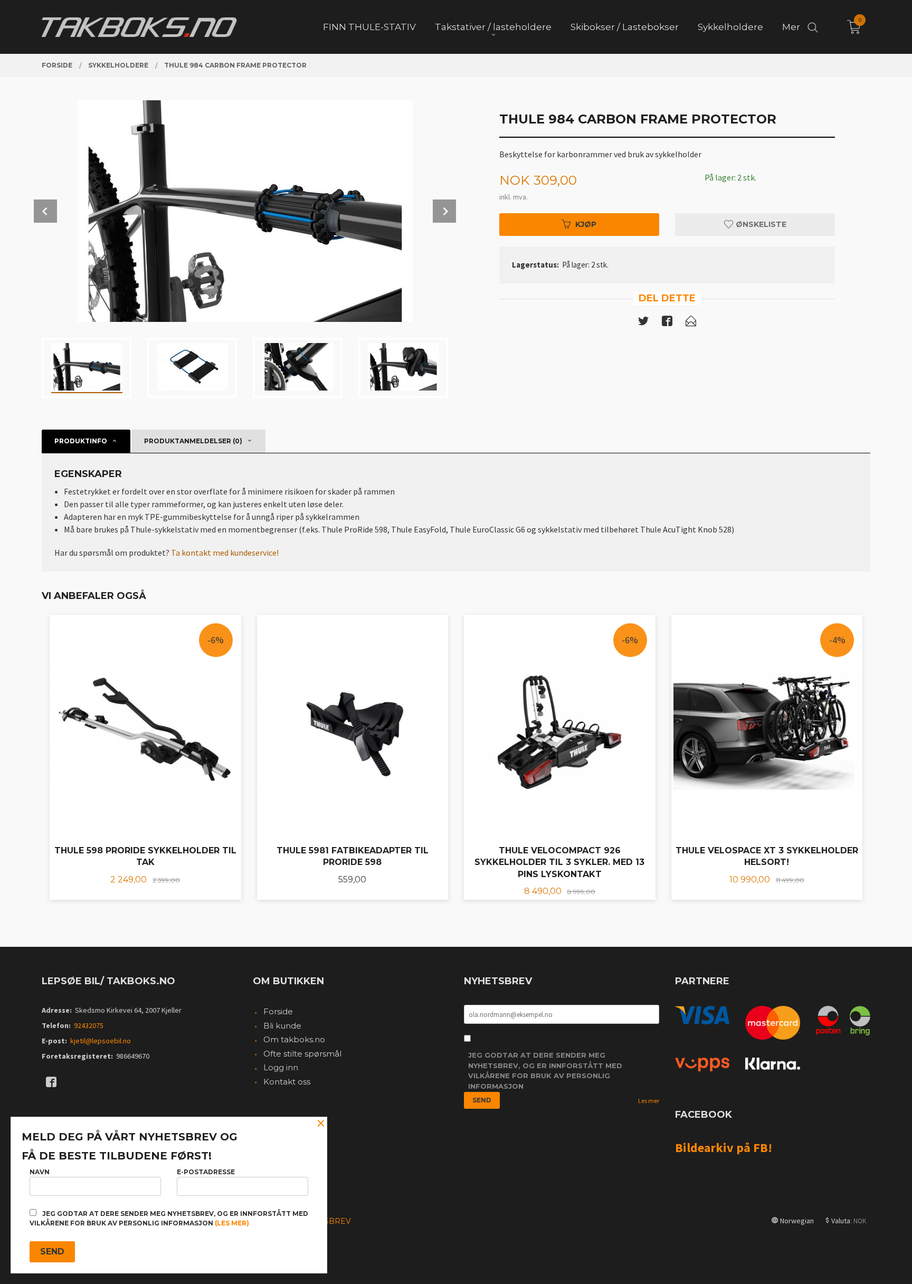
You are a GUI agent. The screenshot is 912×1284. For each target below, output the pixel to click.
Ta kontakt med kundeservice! (225, 552)
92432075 (88, 1025)
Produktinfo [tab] (80, 441)
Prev (45, 211)
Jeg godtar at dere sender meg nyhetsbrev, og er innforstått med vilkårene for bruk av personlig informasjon (545, 1070)
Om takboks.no (294, 1039)
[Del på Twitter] (643, 322)
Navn (40, 1172)
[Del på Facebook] (667, 322)
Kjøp (585, 224)
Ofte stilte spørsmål (302, 1054)
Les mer (648, 1101)
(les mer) (232, 1223)
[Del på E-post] (690, 322)
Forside (278, 1011)
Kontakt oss (286, 1082)
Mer (791, 27)
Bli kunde (282, 1026)
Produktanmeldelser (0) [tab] (193, 441)
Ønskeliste (760, 224)
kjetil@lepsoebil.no (100, 1040)
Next (444, 211)
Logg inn (280, 1067)
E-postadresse (206, 1172)
